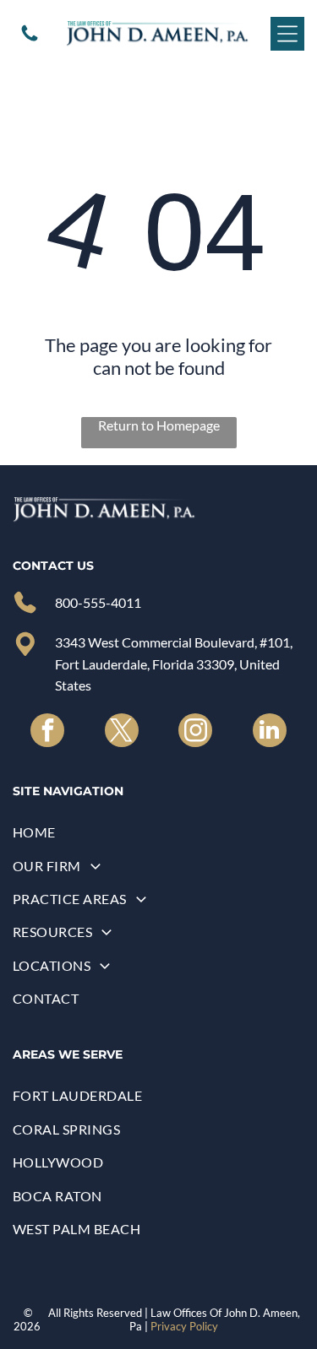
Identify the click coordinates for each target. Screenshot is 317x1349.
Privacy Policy (184, 1326)
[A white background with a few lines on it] (29, 38)
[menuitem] (158, 831)
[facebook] (47, 732)
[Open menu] (287, 34)
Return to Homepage (159, 425)
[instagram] (195, 732)
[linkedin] (270, 732)
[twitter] (122, 732)
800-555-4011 (98, 602)
